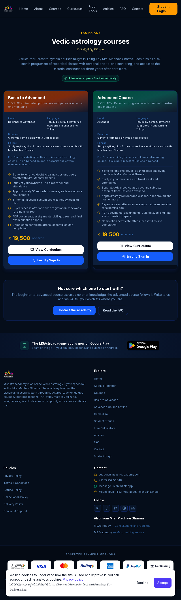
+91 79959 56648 (110, 480)
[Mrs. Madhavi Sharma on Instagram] (124, 508)
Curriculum (75, 9)
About (38, 9)
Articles (108, 9)
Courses (55, 9)
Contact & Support (15, 511)
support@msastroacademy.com (119, 474)
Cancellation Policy (16, 497)
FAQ (123, 9)
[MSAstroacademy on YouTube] (97, 508)
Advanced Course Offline (110, 407)
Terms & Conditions (16, 483)
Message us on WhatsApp (116, 486)
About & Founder (105, 385)
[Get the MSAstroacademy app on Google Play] (143, 345)
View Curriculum (49, 249)
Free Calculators (104, 428)
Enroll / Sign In (48, 260)
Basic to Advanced (106, 400)
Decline (143, 583)
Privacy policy (73, 579)
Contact (137, 9)
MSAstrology (122, 525)
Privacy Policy (13, 475)
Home (23, 9)
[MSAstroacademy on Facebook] (106, 508)
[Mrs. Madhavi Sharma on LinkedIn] (132, 508)
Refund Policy (13, 490)
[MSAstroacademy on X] (115, 508)
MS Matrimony (119, 532)
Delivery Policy (13, 504)
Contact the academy (74, 310)
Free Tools (93, 9)
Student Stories (104, 421)
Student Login (163, 9)
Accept (162, 583)
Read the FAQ (113, 310)
